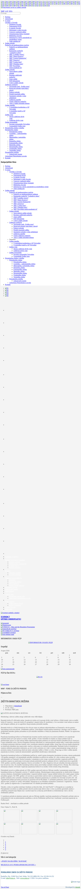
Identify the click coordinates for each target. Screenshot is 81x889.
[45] (10, 5)
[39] (67, 3)
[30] (33, 3)
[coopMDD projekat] (8, 629)
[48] (21, 5)
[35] (52, 3)
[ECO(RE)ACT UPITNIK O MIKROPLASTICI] (10, 613)
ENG (10, 11)
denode (77, 887)
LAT (6, 11)
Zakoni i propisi (14, 562)
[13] (48, 2)
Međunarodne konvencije (17, 564)
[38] (63, 3)
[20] (74, 2)
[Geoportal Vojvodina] (5, 623)
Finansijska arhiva (15, 582)
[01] (2, 2)
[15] (55, 2)
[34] (48, 3)
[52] (36, 5)
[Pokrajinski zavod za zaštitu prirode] (13, 7)
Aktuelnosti (18, 706)
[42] (78, 3)
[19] (70, 2)
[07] (25, 2)
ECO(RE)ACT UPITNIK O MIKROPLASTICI (11, 618)
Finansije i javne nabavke (13, 578)
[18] (67, 2)
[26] (17, 3)
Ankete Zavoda (10, 607)
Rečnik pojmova (14, 567)
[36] (55, 3)
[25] (14, 3)
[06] (21, 2)
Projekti (7, 571)
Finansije (12, 580)
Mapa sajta (8, 609)
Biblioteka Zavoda (11, 587)
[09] (33, 2)
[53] (40, 5)
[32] (40, 3)
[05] (17, 2)
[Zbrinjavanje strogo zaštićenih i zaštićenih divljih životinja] (6, 625)
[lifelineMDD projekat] (7, 634)
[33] (44, 3)
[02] (6, 2)
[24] (10, 3)
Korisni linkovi (14, 566)
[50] (29, 5)
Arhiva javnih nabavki (16, 585)
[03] (10, 2)
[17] (63, 2)
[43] (2, 5)
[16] (59, 2)
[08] (29, 2)
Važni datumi (9, 591)
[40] (71, 3)
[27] (21, 3)
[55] (48, 5)
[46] (14, 5)
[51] (33, 5)
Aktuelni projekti (15, 573)
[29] (29, 3)
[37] (59, 3)
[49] (25, 5)
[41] (74, 3)
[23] (6, 3)
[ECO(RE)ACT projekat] (10, 631)
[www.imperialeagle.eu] (7, 669)
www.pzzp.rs (24, 878)
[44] (6, 5)
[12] (44, 2)
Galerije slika (9, 594)
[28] (25, 3)
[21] (78, 2)
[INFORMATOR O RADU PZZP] (40, 642)
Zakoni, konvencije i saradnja (15, 560)
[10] (36, 2)
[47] (17, 5)
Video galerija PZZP (16, 603)
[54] (44, 5)
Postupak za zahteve (12, 557)
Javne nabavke (14, 584)
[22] (2, 3)
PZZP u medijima (15, 605)
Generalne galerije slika (17, 596)
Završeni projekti (15, 575)
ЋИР (2, 11)
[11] (40, 2)
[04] (14, 2)
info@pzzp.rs (10, 878)
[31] (36, 3)
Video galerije (9, 602)
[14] (51, 2)
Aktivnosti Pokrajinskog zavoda (20, 598)
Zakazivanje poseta (11, 589)
